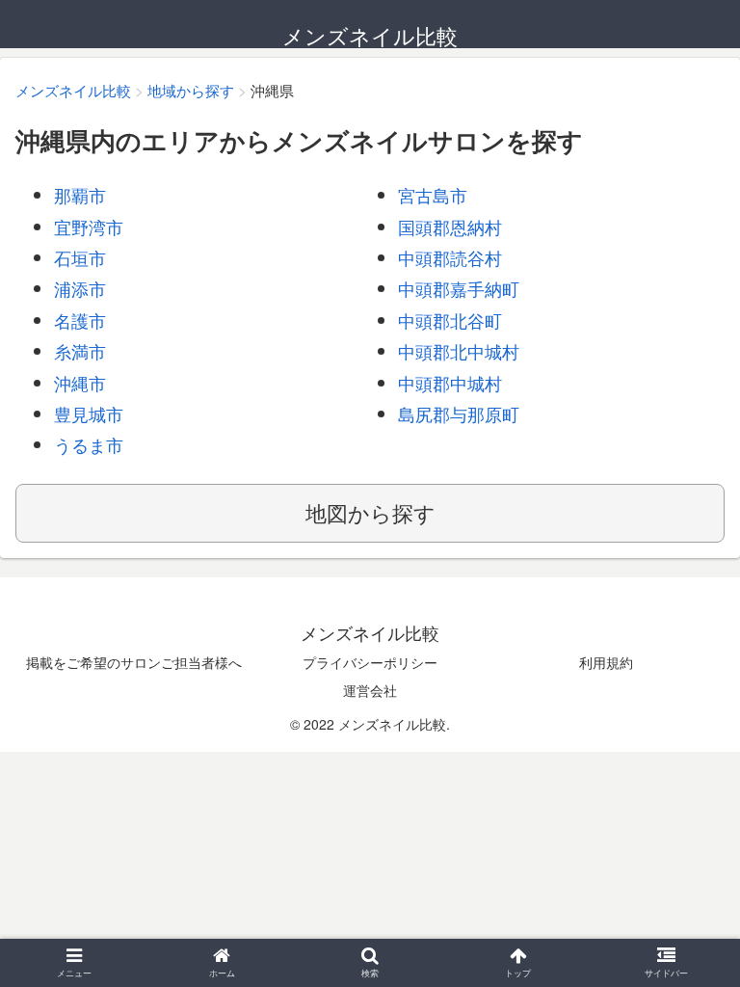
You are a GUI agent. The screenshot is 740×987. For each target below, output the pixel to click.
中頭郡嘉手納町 (458, 288)
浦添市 (80, 288)
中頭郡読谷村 (450, 257)
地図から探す (370, 512)
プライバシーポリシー (370, 662)
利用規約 (606, 662)
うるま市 (88, 444)
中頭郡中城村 (450, 382)
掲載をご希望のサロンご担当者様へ (134, 662)
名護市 (80, 320)
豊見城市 (88, 413)
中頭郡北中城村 (458, 350)
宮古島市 (432, 194)
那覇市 (80, 194)
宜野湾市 (88, 226)
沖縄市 (80, 382)
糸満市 (80, 350)
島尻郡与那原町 (458, 413)
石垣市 (80, 257)
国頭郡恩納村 (450, 226)
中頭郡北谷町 (450, 320)
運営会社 (370, 690)
